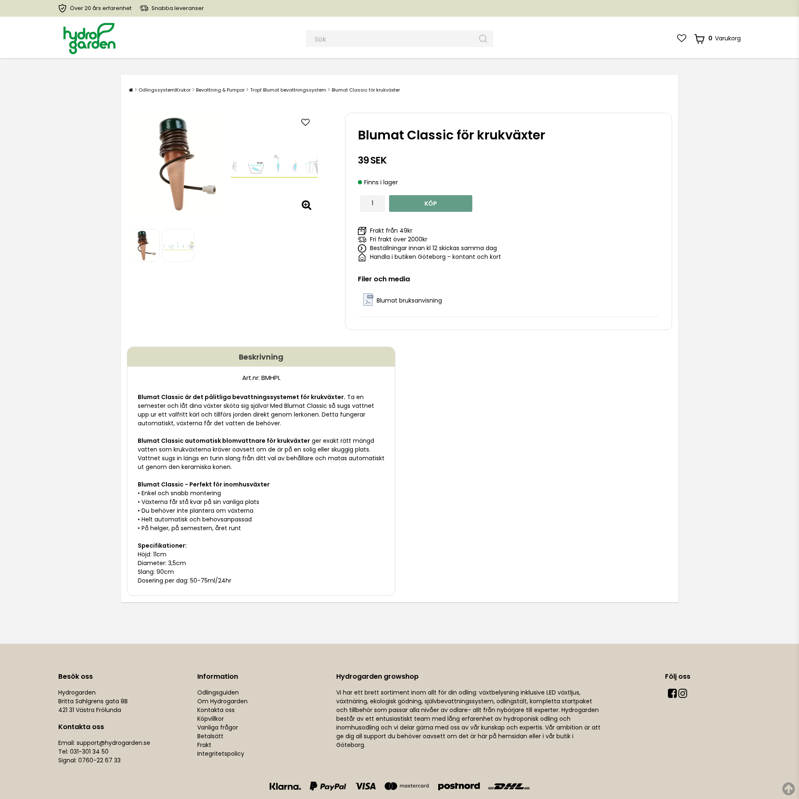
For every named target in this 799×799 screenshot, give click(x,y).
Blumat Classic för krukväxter (366, 90)
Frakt (204, 745)
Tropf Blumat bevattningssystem (288, 90)
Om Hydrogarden (222, 701)
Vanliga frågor (217, 727)
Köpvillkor (210, 719)
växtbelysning (499, 692)
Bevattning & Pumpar (220, 90)
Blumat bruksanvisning (409, 300)
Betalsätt (210, 736)
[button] (681, 38)
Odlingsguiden (218, 692)
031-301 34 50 (89, 751)
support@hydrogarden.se (113, 743)
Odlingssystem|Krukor (165, 90)
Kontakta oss (216, 710)
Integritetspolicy (220, 753)
